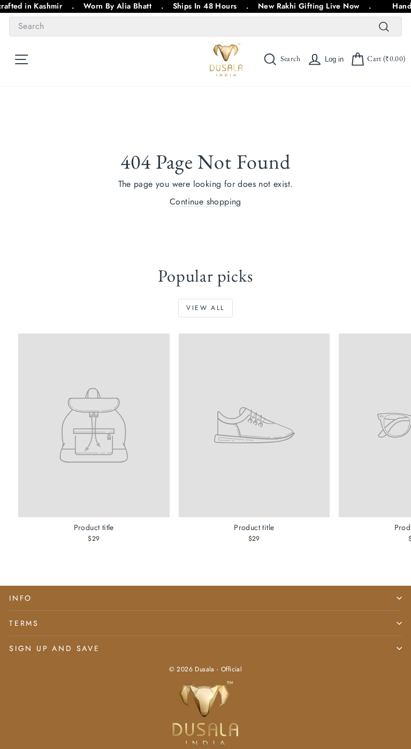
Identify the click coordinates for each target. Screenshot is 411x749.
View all (205, 308)
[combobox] (205, 26)
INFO (20, 598)
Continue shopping (205, 201)
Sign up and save (54, 648)
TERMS (24, 623)
